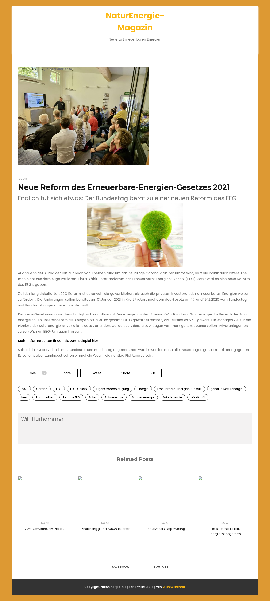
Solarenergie (114, 397)
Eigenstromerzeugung (112, 389)
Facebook (120, 566)
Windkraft (198, 397)
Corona (41, 389)
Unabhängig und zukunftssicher (104, 529)
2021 (24, 389)
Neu (24, 397)
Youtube (161, 566)
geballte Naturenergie (227, 389)
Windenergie (172, 397)
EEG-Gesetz (79, 389)
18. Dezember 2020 (59, 69)
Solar (23, 178)
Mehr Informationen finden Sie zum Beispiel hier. (58, 340)
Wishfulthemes (174, 587)
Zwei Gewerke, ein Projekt (45, 529)
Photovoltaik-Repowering (165, 529)
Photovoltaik (45, 397)
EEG (58, 389)
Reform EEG (71, 397)
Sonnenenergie (143, 397)
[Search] (242, 27)
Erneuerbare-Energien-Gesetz (179, 389)
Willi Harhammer (33, 69)
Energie (143, 389)
